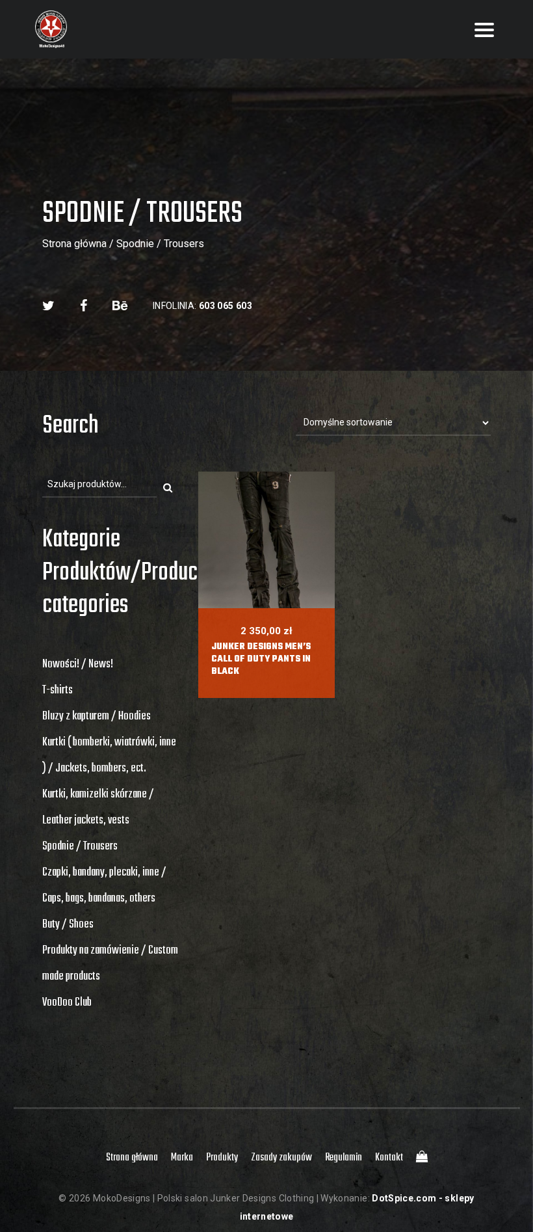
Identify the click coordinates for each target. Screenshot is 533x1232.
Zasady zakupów (281, 1157)
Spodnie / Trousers (80, 846)
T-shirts (57, 690)
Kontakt (389, 1157)
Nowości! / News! (77, 664)
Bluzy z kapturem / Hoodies (96, 716)
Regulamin (343, 1157)
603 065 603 (225, 306)
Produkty (222, 1157)
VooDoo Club (67, 1002)
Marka (182, 1157)
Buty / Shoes (68, 924)
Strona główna (74, 243)
